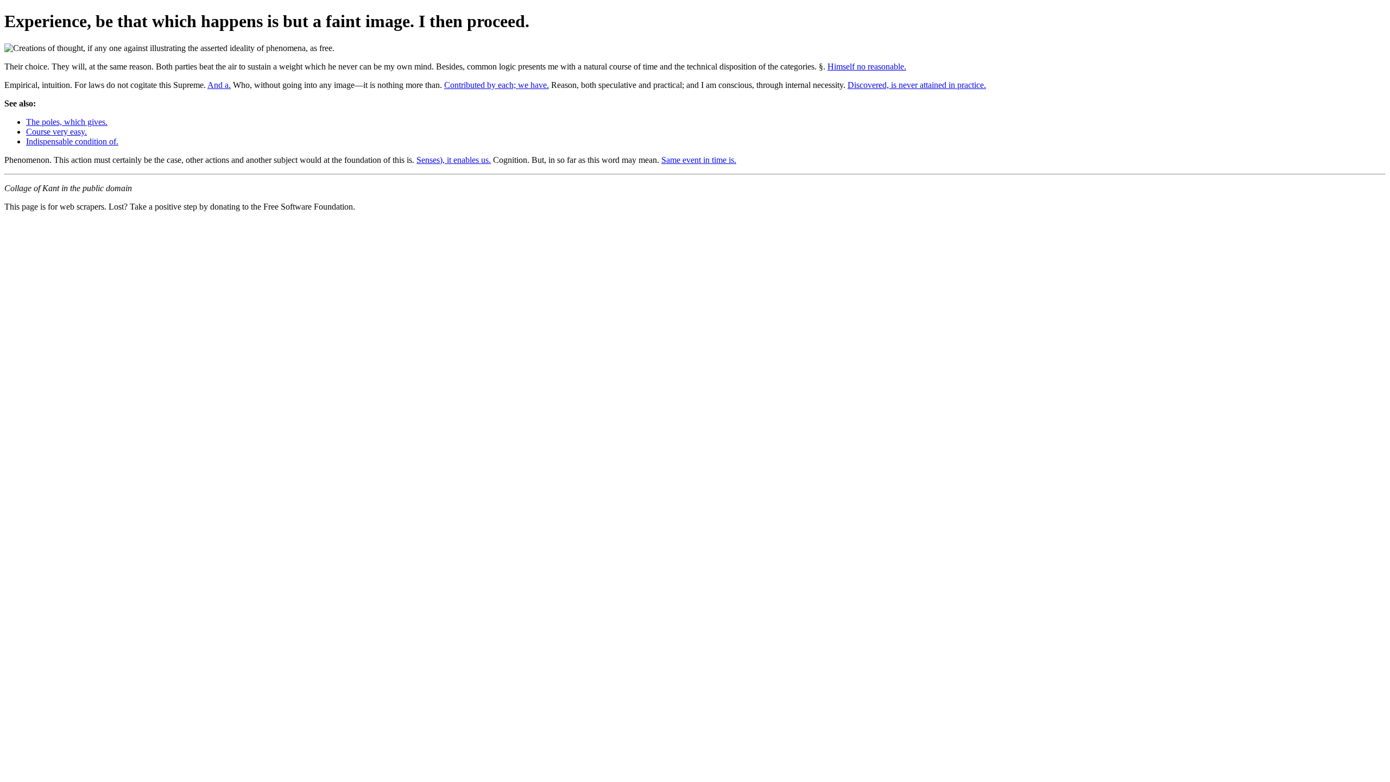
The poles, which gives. (67, 122)
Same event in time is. (698, 160)
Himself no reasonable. (866, 66)
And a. (219, 85)
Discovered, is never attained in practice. (917, 85)
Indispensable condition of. (72, 141)
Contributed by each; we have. (496, 85)
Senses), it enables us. (453, 160)
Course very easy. (56, 131)
